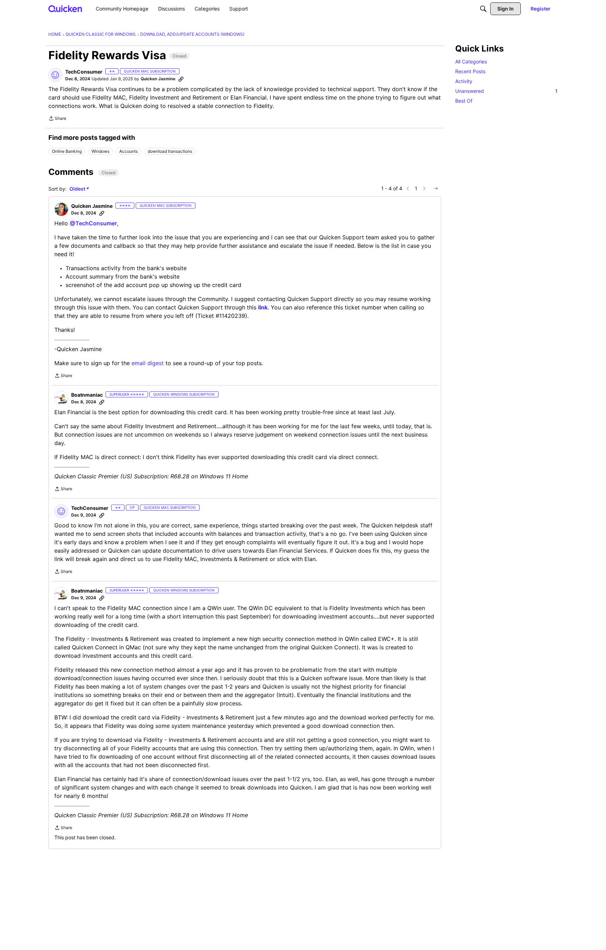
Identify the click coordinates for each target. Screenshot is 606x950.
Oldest (77, 189)
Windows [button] (100, 151)
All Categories (471, 61)
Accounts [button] (128, 151)
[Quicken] (65, 8)
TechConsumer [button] (83, 72)
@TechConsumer (93, 223)
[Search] (483, 8)
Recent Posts (470, 71)
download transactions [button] (170, 151)
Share (57, 119)
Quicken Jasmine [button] (158, 78)
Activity (463, 81)
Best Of (463, 101)
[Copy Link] (181, 79)
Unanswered (506, 91)
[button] (55, 75)
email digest (148, 363)
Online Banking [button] (67, 151)
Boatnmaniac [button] (87, 395)
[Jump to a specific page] (435, 188)
